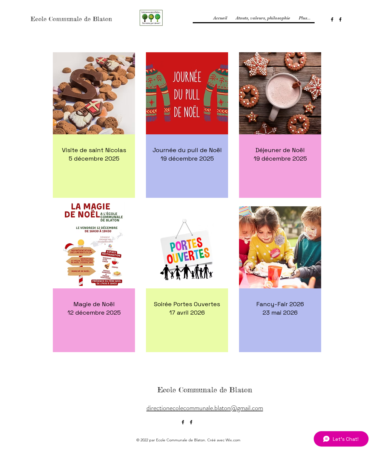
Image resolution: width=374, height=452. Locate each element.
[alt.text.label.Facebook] (332, 19)
